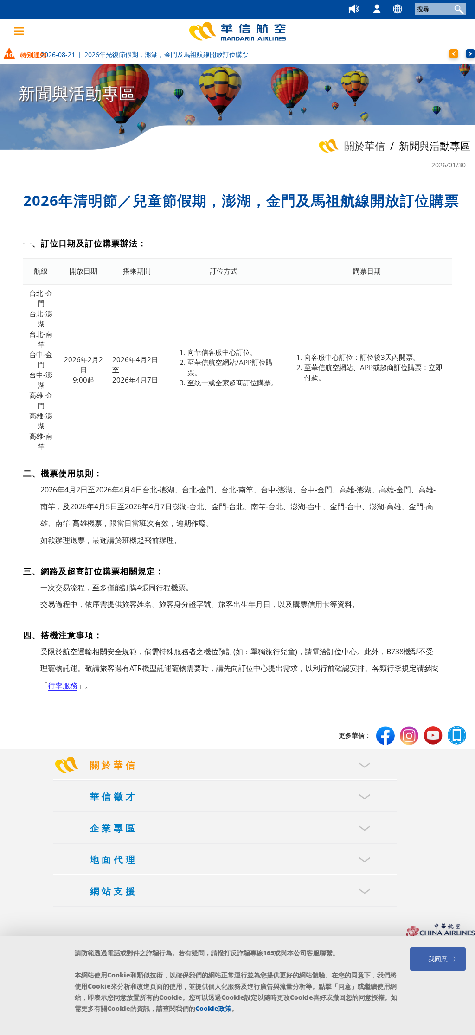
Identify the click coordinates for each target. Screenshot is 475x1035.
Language (406, 9)
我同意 (438, 958)
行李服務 (62, 685)
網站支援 (114, 891)
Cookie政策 (213, 1008)
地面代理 (114, 859)
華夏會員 (385, 9)
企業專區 (114, 828)
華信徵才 (114, 796)
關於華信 (114, 765)
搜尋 (458, 9)
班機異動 (364, 9)
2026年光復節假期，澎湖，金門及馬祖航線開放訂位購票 (145, 54)
